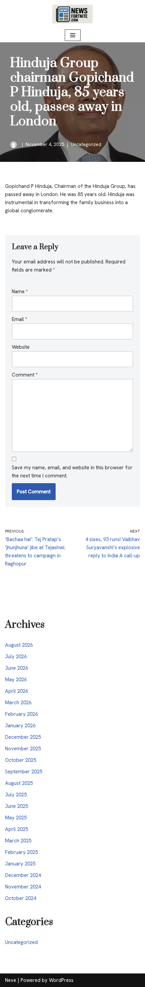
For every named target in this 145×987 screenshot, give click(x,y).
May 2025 (16, 817)
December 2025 (23, 737)
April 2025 (16, 829)
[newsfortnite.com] (72, 14)
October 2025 (20, 760)
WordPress (61, 980)
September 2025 (23, 771)
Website (21, 347)
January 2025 (20, 863)
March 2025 (18, 840)
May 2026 (16, 679)
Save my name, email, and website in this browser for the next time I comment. (72, 471)
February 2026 (21, 714)
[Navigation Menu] (73, 35)
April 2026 (16, 691)
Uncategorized (86, 144)
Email (19, 319)
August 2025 (19, 783)
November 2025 (23, 748)
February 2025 (21, 852)
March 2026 (18, 702)
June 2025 (16, 806)
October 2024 (20, 898)
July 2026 (16, 656)
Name (20, 291)
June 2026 (16, 668)
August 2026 (19, 645)
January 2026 (20, 725)
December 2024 (23, 875)
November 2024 (23, 886)
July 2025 (16, 794)
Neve (10, 980)
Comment (25, 374)
